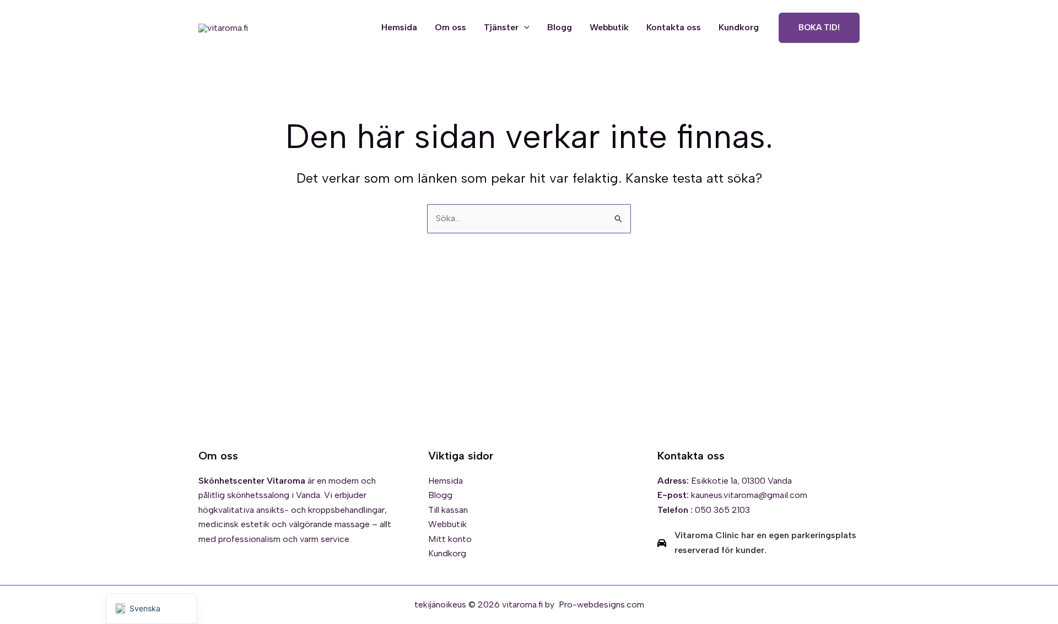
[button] (524, 27)
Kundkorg (739, 27)
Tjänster (501, 27)
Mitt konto (450, 539)
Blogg (559, 27)
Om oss (450, 27)
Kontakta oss (673, 27)
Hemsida (399, 27)
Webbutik (609, 27)
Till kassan (448, 510)
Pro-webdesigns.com (601, 604)
